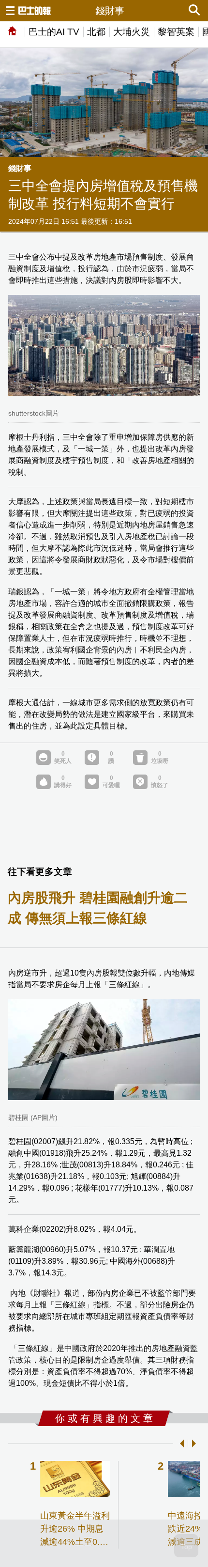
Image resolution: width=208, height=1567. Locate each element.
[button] (180, 1443)
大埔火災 (131, 32)
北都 (96, 32)
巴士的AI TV (54, 32)
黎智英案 (176, 32)
